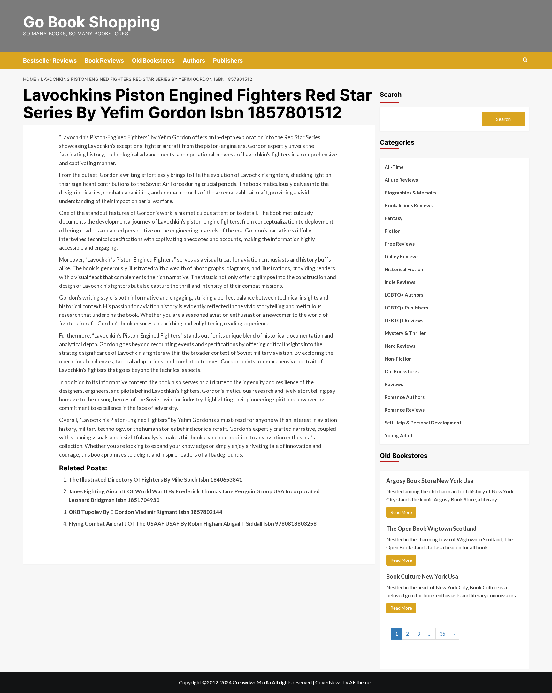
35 (442, 633)
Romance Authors (405, 397)
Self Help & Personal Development (423, 422)
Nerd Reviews (400, 346)
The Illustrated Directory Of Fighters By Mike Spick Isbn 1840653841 (155, 479)
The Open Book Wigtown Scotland (431, 528)
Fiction (393, 231)
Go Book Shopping (91, 21)
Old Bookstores (153, 60)
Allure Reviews (401, 180)
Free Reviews (400, 244)
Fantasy (393, 218)
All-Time (394, 167)
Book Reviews (104, 60)
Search (391, 94)
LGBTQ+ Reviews (404, 320)
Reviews (394, 384)
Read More (401, 512)
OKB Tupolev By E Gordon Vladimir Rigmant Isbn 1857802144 (145, 511)
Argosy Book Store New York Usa (429, 480)
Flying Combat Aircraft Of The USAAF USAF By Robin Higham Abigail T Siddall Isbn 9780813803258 (193, 523)
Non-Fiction (398, 359)
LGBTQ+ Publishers (406, 307)
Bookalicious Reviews (409, 205)
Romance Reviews (405, 410)
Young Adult (399, 435)
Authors (194, 60)
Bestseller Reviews (50, 60)
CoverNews (328, 682)
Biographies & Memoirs (410, 192)
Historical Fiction (404, 269)
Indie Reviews (400, 282)
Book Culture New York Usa (422, 576)
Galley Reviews (401, 256)
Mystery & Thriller (405, 333)
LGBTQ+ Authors (404, 295)
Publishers (228, 60)
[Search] (525, 60)
